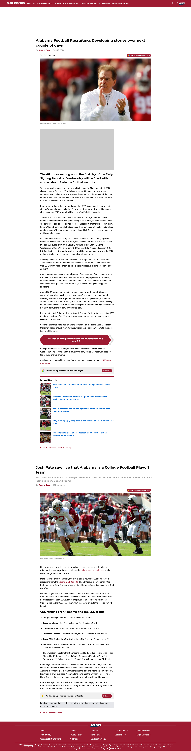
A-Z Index (74, 739)
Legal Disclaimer (143, 735)
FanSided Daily (143, 730)
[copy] (53, 55)
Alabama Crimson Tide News (49, 3)
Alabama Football (70, 3)
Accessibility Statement (50, 739)
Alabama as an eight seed (93, 570)
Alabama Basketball (90, 3)
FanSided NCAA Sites (120, 3)
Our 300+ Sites (121, 730)
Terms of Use (97, 735)
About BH (31, 3)
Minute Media (28, 745)
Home (42, 448)
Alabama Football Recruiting (59, 448)
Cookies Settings (98, 739)
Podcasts (106, 3)
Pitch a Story (45, 735)
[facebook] (177, 3)
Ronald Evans (45, 50)
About (42, 730)
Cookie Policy (120, 735)
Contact (94, 730)
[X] (173, 3)
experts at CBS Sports (68, 582)
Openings (74, 730)
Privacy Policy (76, 735)
